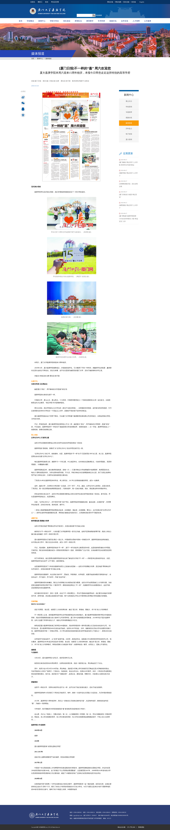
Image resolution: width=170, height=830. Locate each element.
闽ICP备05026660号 (104, 815)
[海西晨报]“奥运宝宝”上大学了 (128, 205)
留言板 (133, 2)
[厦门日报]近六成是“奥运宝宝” (128, 194)
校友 (46, 2)
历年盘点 (129, 128)
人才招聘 (136, 21)
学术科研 (101, 21)
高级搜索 (99, 15)
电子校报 (129, 134)
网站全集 (110, 2)
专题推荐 (129, 112)
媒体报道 (48, 58)
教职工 (40, 2)
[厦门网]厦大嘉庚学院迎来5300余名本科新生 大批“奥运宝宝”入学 (128, 217)
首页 (20, 21)
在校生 (32, 2)
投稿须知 (141, 827)
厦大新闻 (129, 139)
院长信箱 (126, 2)
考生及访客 (55, 2)
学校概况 (30, 21)
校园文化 (113, 21)
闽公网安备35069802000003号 (119, 815)
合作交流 (124, 21)
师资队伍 (78, 21)
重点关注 (129, 101)
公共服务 (147, 21)
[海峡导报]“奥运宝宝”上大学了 (128, 173)
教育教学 (89, 21)
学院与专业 (54, 21)
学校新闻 (129, 107)
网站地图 (118, 2)
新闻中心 (41, 21)
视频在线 (129, 118)
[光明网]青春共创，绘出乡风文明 (128, 183)
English (142, 2)
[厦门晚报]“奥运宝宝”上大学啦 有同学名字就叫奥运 (128, 162)
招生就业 (66, 21)
